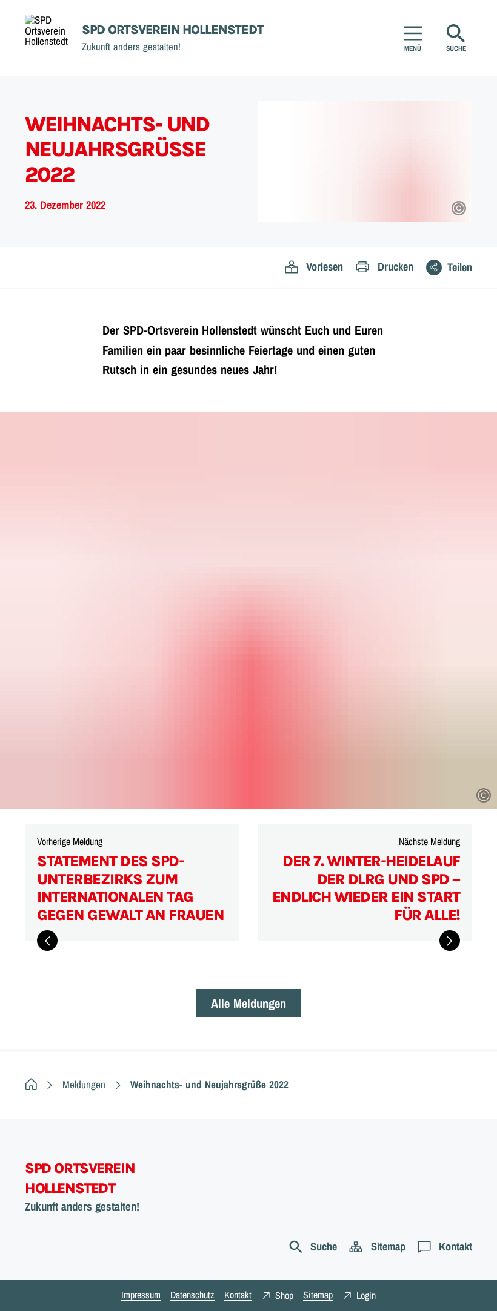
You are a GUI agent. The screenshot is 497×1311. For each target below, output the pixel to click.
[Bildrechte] (459, 208)
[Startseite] (31, 1084)
